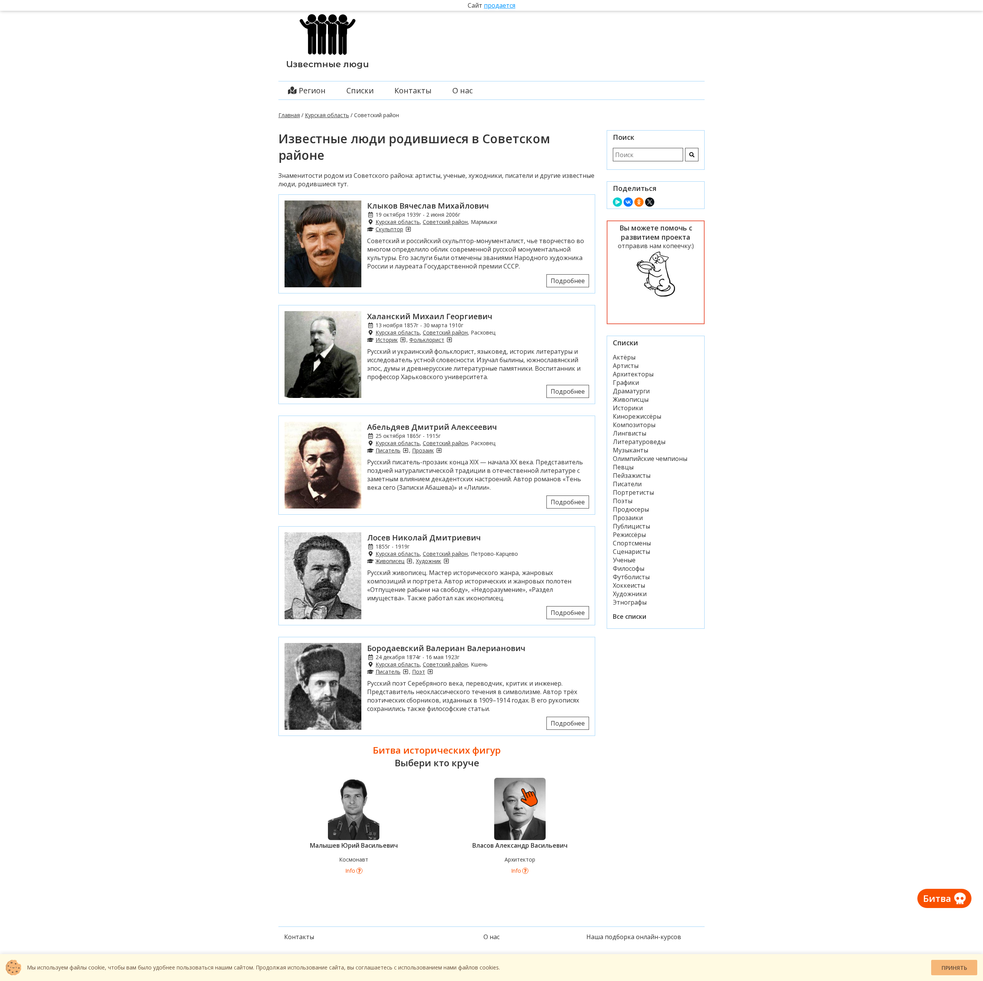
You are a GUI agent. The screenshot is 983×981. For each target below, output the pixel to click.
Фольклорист (426, 339)
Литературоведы (639, 441)
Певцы (623, 467)
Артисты (626, 365)
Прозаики (628, 518)
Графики (626, 382)
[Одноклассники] (639, 202)
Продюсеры (631, 509)
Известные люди (327, 64)
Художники (630, 594)
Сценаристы (631, 551)
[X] (649, 202)
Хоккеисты (629, 585)
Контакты (413, 90)
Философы (628, 568)
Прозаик (423, 450)
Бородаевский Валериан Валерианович (446, 648)
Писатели (627, 484)
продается (499, 5)
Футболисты (631, 577)
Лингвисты (629, 433)
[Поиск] (691, 154)
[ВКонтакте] (628, 202)
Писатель (388, 450)
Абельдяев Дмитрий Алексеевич (432, 427)
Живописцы (631, 399)
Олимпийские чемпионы (650, 458)
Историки (628, 408)
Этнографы (630, 602)
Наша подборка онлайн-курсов (633, 937)
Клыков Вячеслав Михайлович (428, 206)
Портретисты (633, 492)
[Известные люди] (328, 55)
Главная (289, 115)
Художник (428, 561)
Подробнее (568, 281)
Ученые (624, 560)
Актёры (624, 357)
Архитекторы (633, 374)
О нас (462, 90)
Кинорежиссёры (637, 416)
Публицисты (631, 526)
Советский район (445, 221)
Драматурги (631, 391)
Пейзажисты (631, 475)
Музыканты (630, 450)
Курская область (327, 115)
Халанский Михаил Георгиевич (429, 316)
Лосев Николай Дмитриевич (424, 537)
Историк (387, 339)
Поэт (418, 671)
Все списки (629, 616)
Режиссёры (629, 534)
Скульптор (389, 229)
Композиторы (634, 425)
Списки (360, 90)
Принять (954, 967)
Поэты (622, 501)
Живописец (390, 561)
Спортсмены (632, 543)
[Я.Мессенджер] (617, 202)
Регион (311, 90)
